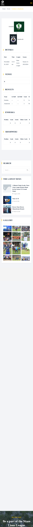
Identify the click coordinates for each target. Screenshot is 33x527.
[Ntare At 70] (7, 200)
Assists (16, 119)
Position (6, 119)
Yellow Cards (23, 119)
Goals (11, 119)
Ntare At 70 (15, 198)
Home (4, 9)
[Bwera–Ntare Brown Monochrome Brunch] (7, 209)
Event (8, 9)
